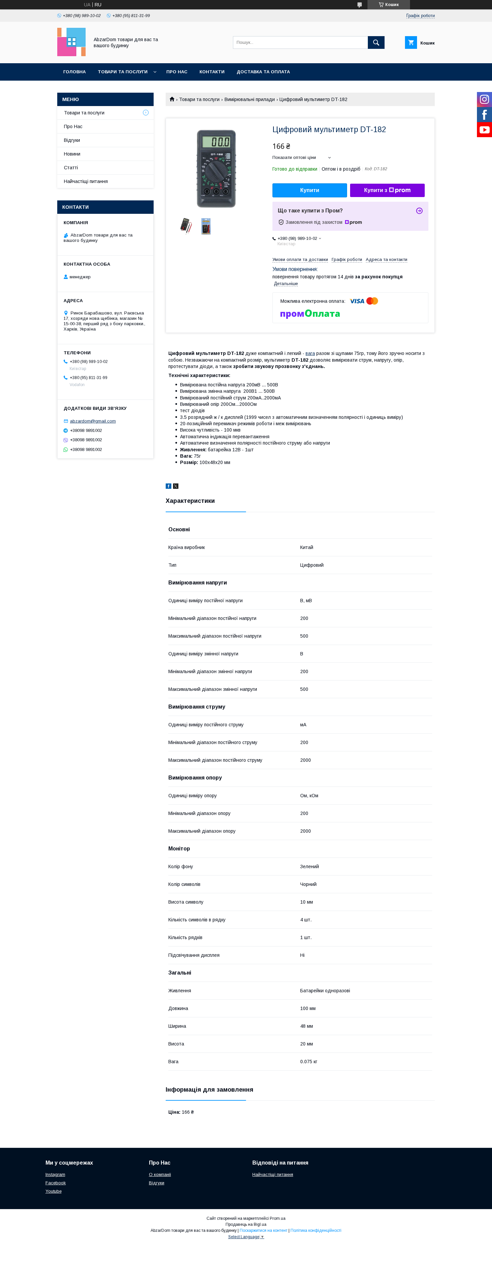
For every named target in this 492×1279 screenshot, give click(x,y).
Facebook (56, 1182)
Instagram (55, 1174)
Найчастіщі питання (86, 181)
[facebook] (168, 487)
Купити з (375, 190)
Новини (72, 154)
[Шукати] (376, 42)
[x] (175, 487)
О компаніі (160, 1174)
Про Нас (176, 71)
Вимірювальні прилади (250, 99)
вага (310, 353)
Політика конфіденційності (316, 1230)
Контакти (212, 71)
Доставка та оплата (263, 71)
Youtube (54, 1191)
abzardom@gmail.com (93, 421)
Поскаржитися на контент (264, 1230)
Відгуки (72, 140)
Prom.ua (277, 1218)
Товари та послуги (123, 71)
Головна (74, 71)
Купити (309, 190)
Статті (71, 167)
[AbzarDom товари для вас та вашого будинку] (71, 54)
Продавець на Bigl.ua (246, 1224)
